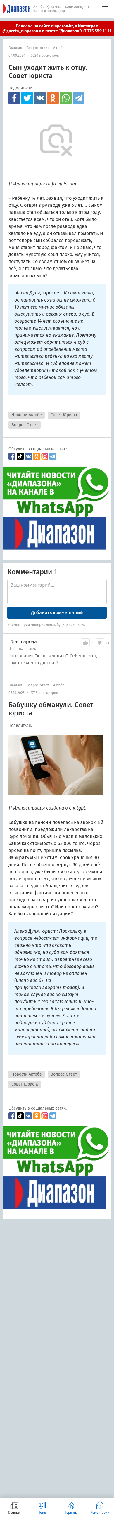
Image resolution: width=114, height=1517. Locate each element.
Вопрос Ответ (24, 424)
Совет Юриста (64, 414)
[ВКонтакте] (40, 98)
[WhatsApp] (66, 98)
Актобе (59, 48)
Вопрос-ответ (38, 48)
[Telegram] (78, 98)
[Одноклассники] (53, 98)
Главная (15, 48)
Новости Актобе (26, 414)
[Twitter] (27, 98)
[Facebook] (14, 98)
